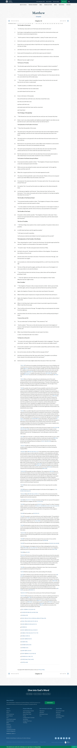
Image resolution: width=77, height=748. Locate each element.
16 (39, 23)
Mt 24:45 (31, 590)
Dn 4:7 (27, 499)
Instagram (67, 738)
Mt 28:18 (45, 540)
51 (34, 590)
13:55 (22, 659)
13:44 (22, 555)
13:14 (23, 618)
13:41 (22, 546)
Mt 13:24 (52, 471)
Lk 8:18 (24, 429)
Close (73, 746)
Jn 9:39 (26, 615)
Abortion (8, 710)
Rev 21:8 (29, 644)
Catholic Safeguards (10, 731)
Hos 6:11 (28, 491)
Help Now (64, 1)
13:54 (22, 592)
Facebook (58, 738)
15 (38, 23)
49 (52, 543)
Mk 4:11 (37, 418)
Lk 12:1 (48, 505)
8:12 (26, 644)
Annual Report (9, 715)
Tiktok (69, 738)
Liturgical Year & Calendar (28, 717)
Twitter (56, 738)
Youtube (61, 738)
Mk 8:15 (44, 505)
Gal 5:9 (57, 505)
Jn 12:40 (32, 618)
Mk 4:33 (28, 638)
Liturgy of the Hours (27, 721)
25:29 (26, 612)
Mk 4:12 (55, 438)
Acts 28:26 (37, 618)
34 (30, 638)
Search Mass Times (27, 714)
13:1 (22, 365)
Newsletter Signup (60, 715)
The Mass (25, 722)
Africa (7, 712)
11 (30, 23)
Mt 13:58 (42, 603)
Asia (7, 717)
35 (28, 368)
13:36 (22, 525)
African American (10, 714)
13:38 (22, 538)
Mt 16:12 (39, 504)
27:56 (28, 659)
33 (24, 493)
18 (43, 23)
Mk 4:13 (28, 624)
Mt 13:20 (37, 465)
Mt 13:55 (30, 602)
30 (24, 471)
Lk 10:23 (28, 621)
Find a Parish (48, 1)
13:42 (23, 644)
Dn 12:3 (27, 552)
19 (45, 23)
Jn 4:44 (26, 662)
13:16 (22, 445)
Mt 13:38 (55, 549)
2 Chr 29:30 (37, 520)
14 (36, 23)
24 (54, 23)
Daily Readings (39, 1)
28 (61, 23)
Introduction (12, 23)
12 (32, 23)
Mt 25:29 (55, 427)
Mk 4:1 (25, 368)
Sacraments (25, 719)
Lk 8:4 (32, 609)
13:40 (50, 543)
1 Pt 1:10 (34, 621)
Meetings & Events (43, 714)
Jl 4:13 (24, 491)
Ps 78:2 (27, 517)
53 (24, 365)
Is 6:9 (43, 441)
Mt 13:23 (45, 468)
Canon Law (8, 726)
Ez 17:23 (38, 501)
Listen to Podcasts (37, 693)
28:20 (57, 543)
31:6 (42, 501)
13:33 (22, 504)
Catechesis (8, 727)
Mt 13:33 (55, 395)
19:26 (27, 429)
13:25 (22, 485)
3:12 (26, 627)
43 (28, 374)
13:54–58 (23, 595)
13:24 (22, 471)
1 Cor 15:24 (32, 547)
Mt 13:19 (39, 463)
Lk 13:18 (35, 493)
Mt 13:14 (49, 441)
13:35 (22, 516)
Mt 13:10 (29, 371)
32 (32, 493)
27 (60, 23)
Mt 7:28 (29, 597)
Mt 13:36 (26, 374)
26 (58, 23)
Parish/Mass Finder (60, 710)
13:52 (22, 574)
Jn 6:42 (31, 659)
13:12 (22, 427)
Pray (40, 715)
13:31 (22, 493)
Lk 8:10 (33, 418)
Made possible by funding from (58, 742)
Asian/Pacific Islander (11, 719)
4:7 (30, 650)
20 (47, 23)
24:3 (55, 543)
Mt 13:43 (26, 547)
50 (24, 555)
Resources (58, 712)
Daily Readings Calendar (44, 1)
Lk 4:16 (32, 653)
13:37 (22, 532)
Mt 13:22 (49, 466)
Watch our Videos (46, 693)
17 (41, 23)
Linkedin (64, 738)
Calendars (58, 714)
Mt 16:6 (37, 505)
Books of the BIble (27, 712)
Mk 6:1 (38, 600)
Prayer (24, 715)
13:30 (22, 489)
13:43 (22, 552)
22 (50, 23)
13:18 (22, 451)
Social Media (59, 717)
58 (25, 653)
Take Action (41, 710)
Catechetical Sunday (10, 729)
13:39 (22, 543)
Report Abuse (56, 1)
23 (52, 23)
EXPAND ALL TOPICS (10, 733)
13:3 (22, 379)
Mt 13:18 (48, 373)
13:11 (22, 410)
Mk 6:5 (41, 605)
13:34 (22, 513)
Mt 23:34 (55, 580)
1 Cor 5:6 (52, 505)
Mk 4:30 (29, 493)
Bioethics (8, 724)
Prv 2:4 (27, 650)
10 (28, 23)
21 (49, 23)
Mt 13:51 (56, 374)
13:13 (22, 436)
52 (20, 376)
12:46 (25, 659)
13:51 (22, 571)
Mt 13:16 (27, 373)
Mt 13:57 (50, 602)
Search (69, 1)
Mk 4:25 (29, 612)
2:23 (26, 656)
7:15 (32, 656)
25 (56, 23)
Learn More (50, 702)
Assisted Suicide (10, 721)
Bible (7, 722)
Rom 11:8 (44, 618)
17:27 (25, 592)
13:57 (22, 662)
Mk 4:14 (29, 451)
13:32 (22, 499)
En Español (38, 16)
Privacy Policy (42, 669)
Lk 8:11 (35, 451)
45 (25, 650)
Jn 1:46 (28, 656)
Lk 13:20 (26, 635)
